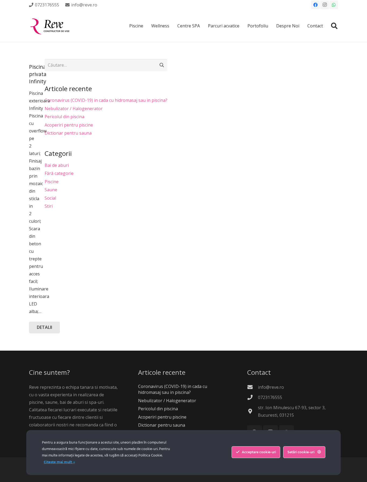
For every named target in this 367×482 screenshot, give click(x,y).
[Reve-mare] (50, 25)
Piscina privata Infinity (37, 74)
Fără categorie (59, 173)
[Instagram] (324, 5)
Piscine (52, 182)
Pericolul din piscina (64, 117)
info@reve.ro (271, 387)
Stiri (49, 206)
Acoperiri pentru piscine (69, 125)
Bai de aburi (57, 165)
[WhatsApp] (333, 5)
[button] (334, 26)
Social (50, 198)
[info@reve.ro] (252, 387)
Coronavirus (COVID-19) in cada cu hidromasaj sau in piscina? (106, 100)
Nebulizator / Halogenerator (74, 108)
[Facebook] (315, 5)
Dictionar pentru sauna (68, 133)
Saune (51, 190)
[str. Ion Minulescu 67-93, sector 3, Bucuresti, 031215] (252, 411)
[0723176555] (252, 397)
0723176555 (270, 397)
